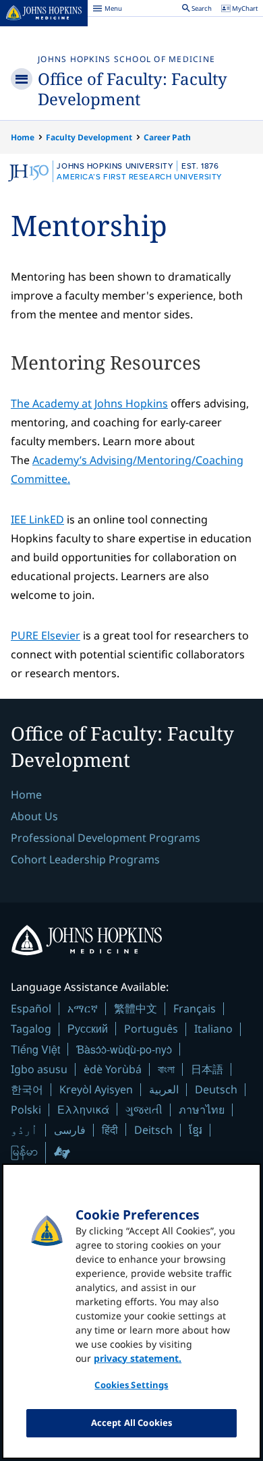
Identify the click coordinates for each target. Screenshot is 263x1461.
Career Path (167, 137)
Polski (26, 1109)
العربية (164, 1089)
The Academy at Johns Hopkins (89, 403)
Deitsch (153, 1129)
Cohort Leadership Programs (85, 859)
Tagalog (31, 1028)
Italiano (213, 1028)
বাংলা (166, 1069)
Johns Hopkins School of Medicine (126, 59)
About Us (34, 816)
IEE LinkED (37, 519)
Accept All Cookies (131, 1422)
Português (151, 1028)
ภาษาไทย (202, 1109)
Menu (107, 10)
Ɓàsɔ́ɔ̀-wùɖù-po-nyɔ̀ (124, 1049)
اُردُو (24, 1129)
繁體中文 (135, 1008)
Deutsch (216, 1089)
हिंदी (110, 1129)
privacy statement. (137, 1358)
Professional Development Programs (105, 837)
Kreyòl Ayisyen (96, 1089)
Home (22, 137)
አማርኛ (82, 1008)
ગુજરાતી (144, 1109)
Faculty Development (89, 137)
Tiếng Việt (35, 1049)
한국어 (27, 1089)
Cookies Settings (131, 1385)
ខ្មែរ (195, 1129)
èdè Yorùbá (113, 1069)
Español (31, 1008)
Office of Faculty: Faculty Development (132, 88)
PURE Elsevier (45, 635)
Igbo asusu (39, 1069)
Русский (87, 1028)
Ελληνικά (83, 1109)
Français (194, 1008)
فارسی (70, 1129)
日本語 (207, 1069)
